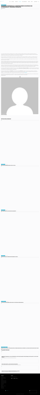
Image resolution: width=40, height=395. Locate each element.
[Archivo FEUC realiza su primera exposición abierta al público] (20, 233)
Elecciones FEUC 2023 (3, 380)
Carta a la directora (3, 377)
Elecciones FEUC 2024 (3, 381)
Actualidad (12, 1)
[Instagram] (11, 378)
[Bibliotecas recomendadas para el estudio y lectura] (20, 141)
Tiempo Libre (20, 1)
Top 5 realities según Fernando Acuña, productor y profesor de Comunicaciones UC (12, 302)
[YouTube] (16, 378)
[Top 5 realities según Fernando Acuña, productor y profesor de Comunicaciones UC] (20, 278)
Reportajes (2, 386)
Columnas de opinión (3, 378)
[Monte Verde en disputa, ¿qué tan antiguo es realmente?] (20, 187)
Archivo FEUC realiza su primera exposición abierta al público (9, 256)
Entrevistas (16, 1)
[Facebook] (20, 76)
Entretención (2, 301)
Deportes (29, 1)
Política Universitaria (24, 1)
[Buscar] (38, 1)
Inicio (10, 1)
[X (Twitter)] (14, 378)
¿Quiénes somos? (35, 1)
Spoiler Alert (2, 387)
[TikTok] (17, 378)
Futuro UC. (26, 72)
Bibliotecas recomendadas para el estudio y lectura (8, 165)
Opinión (31, 1)
